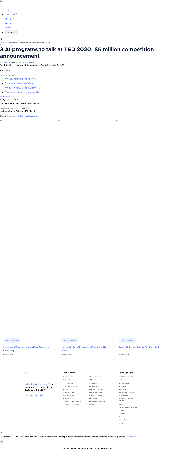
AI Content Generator (70, 386)
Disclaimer (122, 417)
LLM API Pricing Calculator (128, 407)
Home (7, 10)
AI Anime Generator (96, 389)
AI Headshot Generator (97, 401)
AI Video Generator (69, 398)
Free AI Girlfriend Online (127, 377)
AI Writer (66, 389)
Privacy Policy (123, 420)
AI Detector (93, 398)
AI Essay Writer (68, 377)
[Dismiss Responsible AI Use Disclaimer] (2, 442)
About (121, 404)
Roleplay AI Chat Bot (126, 398)
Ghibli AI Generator (69, 395)
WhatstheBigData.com (36, 384)
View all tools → (6, 96)
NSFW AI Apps (124, 383)
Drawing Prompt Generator (72, 401)
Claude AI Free (94, 383)
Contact (121, 423)
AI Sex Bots (122, 386)
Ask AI (91, 405)
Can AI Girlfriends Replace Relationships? (139, 347)
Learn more (133, 437)
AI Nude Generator (125, 380)
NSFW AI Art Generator (127, 392)
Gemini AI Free (94, 386)
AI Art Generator (95, 380)
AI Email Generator (69, 380)
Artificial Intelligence (7, 45)
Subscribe (26, 108)
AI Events (122, 413)
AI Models (9, 23)
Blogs (7, 42)
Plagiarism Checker (95, 395)
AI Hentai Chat (124, 395)
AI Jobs (121, 410)
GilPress (7, 62)
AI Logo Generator (95, 377)
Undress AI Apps (124, 389)
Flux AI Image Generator (71, 405)
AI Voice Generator (95, 392)
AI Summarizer (68, 383)
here (8, 70)
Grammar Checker (69, 392)
